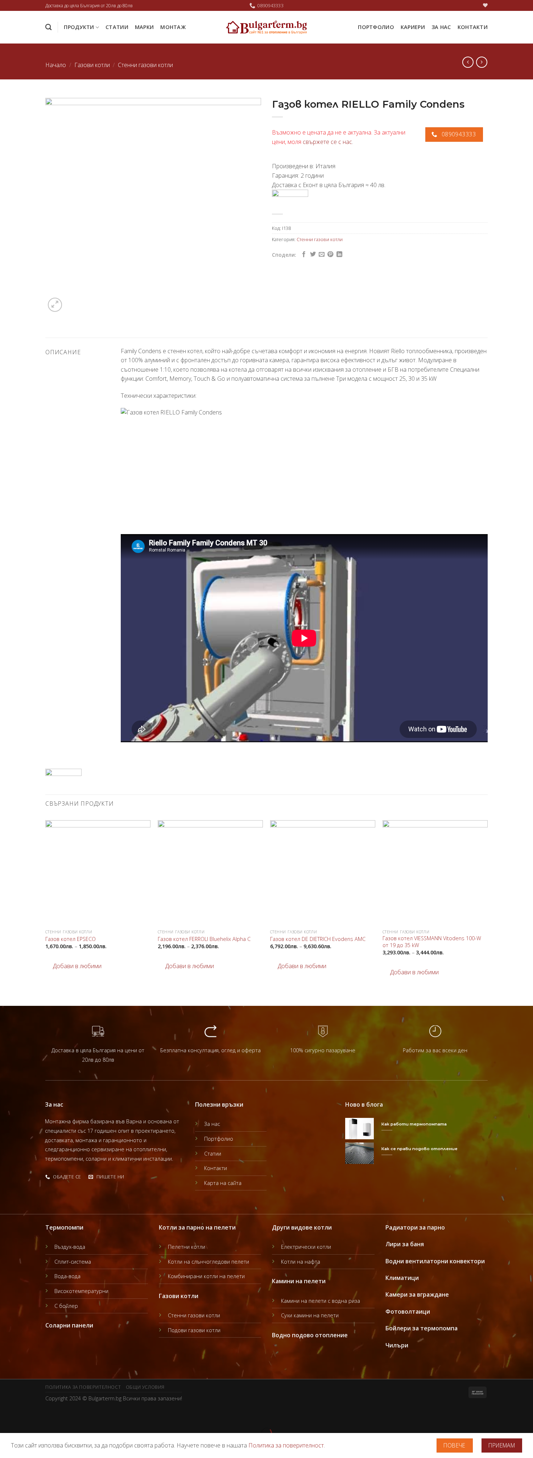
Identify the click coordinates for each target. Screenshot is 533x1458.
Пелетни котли (186, 1246)
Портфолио (376, 27)
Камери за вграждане (417, 1294)
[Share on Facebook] (304, 254)
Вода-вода (67, 1276)
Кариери (413, 27)
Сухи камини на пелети (310, 1315)
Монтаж (173, 27)
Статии (117, 27)
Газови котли (92, 65)
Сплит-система (72, 1261)
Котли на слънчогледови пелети (208, 1261)
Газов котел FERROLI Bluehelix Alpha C (204, 939)
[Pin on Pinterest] (330, 254)
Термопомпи (64, 1227)
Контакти (473, 27)
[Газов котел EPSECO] (97, 872)
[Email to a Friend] (322, 254)
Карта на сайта (222, 1183)
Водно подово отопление (310, 1335)
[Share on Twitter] (313, 254)
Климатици (402, 1278)
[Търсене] (48, 27)
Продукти (79, 27)
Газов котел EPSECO (70, 939)
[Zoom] (55, 305)
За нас (441, 27)
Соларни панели (69, 1325)
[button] (73, 966)
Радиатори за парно (415, 1227)
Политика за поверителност (83, 1387)
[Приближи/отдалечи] (28, 1415)
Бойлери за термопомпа (421, 1328)
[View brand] (290, 198)
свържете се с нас (327, 142)
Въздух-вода (69, 1246)
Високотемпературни (81, 1291)
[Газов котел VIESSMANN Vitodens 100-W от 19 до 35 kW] (435, 872)
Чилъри (396, 1345)
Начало (55, 65)
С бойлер (66, 1305)
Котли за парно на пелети (197, 1227)
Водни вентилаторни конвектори (435, 1261)
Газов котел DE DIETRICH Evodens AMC (317, 939)
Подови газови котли (194, 1330)
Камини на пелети (299, 1281)
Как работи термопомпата (414, 1124)
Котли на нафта (300, 1261)
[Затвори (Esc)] (7, 1415)
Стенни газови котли (145, 65)
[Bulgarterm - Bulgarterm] (266, 27)
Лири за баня (404, 1244)
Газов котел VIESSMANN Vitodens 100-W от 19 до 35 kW (432, 942)
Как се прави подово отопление (419, 1148)
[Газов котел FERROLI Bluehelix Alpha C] (210, 872)
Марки (144, 27)
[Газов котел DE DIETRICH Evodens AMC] (322, 872)
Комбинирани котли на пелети (206, 1276)
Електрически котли (306, 1246)
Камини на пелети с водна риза (320, 1300)
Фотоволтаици (407, 1311)
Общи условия (145, 1387)
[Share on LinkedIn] (339, 254)
